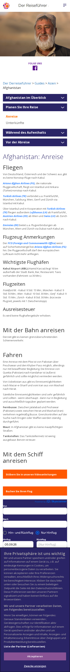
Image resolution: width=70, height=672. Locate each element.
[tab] (35, 98)
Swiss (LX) (49, 216)
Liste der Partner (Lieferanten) (24, 646)
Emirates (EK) (10, 225)
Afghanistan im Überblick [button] (26, 98)
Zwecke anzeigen (35, 666)
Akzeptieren (35, 656)
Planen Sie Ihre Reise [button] (22, 107)
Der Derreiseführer (17, 83)
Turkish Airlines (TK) (14, 196)
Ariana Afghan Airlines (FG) (19, 183)
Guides (40, 83)
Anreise (12, 116)
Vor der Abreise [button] (18, 142)
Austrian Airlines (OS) (15, 216)
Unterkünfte (15, 123)
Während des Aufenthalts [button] (26, 132)
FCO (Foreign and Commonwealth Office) (32, 243)
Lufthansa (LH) (38, 212)
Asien (52, 83)
